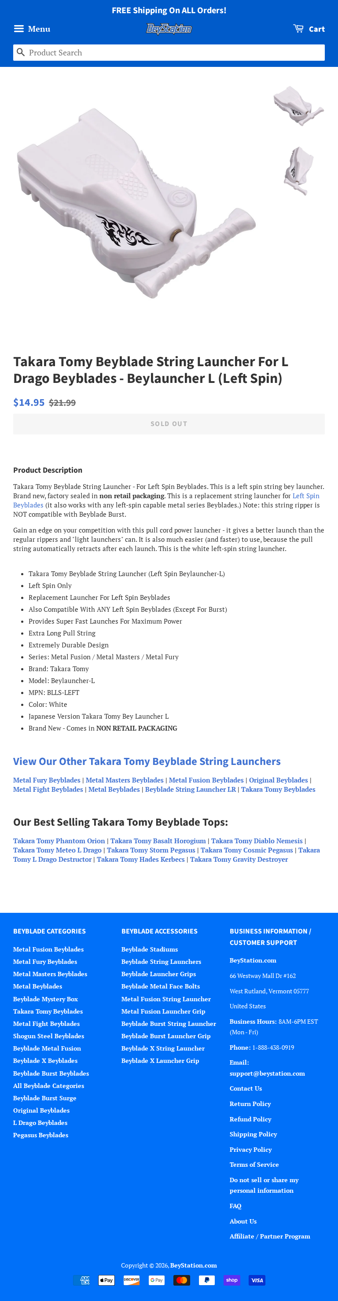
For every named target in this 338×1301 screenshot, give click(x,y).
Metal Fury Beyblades (47, 779)
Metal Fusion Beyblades (206, 779)
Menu (38, 28)
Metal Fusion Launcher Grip (163, 1011)
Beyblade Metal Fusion (47, 1048)
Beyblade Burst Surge (45, 1098)
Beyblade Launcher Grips (158, 974)
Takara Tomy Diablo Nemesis (257, 840)
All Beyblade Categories (48, 1085)
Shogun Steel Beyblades (48, 1036)
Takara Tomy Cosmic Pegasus (247, 849)
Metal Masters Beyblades (125, 779)
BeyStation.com (193, 1265)
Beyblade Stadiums (149, 949)
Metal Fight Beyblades (48, 789)
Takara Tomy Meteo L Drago (57, 849)
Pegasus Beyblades (40, 1135)
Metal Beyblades (114, 789)
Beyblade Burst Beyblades (51, 1073)
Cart (316, 29)
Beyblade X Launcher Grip (160, 1060)
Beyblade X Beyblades (45, 1060)
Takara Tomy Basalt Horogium (158, 840)
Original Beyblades (278, 779)
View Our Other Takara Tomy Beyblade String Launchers (147, 761)
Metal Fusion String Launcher (166, 999)
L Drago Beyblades (40, 1122)
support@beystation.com (267, 1073)
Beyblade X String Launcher (163, 1048)
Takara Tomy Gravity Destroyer (239, 859)
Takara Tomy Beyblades (278, 789)
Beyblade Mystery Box (45, 999)
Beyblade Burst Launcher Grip (166, 1036)
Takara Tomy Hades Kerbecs (141, 859)
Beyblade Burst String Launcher (168, 1023)
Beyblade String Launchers (161, 961)
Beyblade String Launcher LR (190, 789)
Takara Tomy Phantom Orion (59, 840)
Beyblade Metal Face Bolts (160, 986)
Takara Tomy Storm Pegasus (151, 849)
